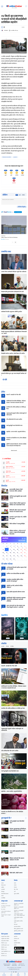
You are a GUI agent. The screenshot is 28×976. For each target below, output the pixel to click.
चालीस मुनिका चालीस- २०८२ (18, 918)
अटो (15, 891)
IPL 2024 (3, 909)
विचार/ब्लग (3, 885)
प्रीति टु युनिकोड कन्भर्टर (18, 928)
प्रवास (2, 896)
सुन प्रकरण (15, 157)
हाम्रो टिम (15, 936)
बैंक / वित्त (16, 889)
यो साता (7, 646)
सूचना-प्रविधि (16, 893)
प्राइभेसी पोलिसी (17, 943)
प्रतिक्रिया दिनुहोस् (22, 207)
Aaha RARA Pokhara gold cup (6, 912)
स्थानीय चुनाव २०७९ (5, 945)
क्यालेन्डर (5, 538)
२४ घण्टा (2, 646)
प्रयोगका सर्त (16, 938)
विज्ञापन (15, 941)
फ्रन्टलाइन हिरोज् (17, 926)
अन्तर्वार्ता (3, 889)
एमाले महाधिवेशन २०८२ (5, 951)
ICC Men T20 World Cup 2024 (5, 906)
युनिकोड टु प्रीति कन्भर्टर (18, 931)
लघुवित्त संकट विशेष (5, 938)
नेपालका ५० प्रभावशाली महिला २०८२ (18, 904)
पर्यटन (15, 885)
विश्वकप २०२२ (4, 953)
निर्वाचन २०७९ (4, 947)
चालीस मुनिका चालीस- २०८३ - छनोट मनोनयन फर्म (19, 914)
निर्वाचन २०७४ (4, 943)
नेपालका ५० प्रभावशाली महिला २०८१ (18, 908)
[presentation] (12, 242)
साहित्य (2, 887)
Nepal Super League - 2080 (6, 915)
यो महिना (12, 646)
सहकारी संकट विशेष (5, 936)
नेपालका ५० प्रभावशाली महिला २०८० (18, 911)
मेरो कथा (15, 924)
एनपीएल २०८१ (4, 903)
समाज (2, 883)
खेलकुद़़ (2, 891)
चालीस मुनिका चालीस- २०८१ (18, 921)
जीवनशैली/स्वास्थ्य (4, 893)
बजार (15, 883)
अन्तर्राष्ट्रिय (3, 898)
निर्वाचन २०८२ (4, 949)
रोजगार (15, 887)
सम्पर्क (15, 945)
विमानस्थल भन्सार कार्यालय (7, 157)
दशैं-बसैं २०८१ (4, 955)
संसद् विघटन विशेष (5, 941)
